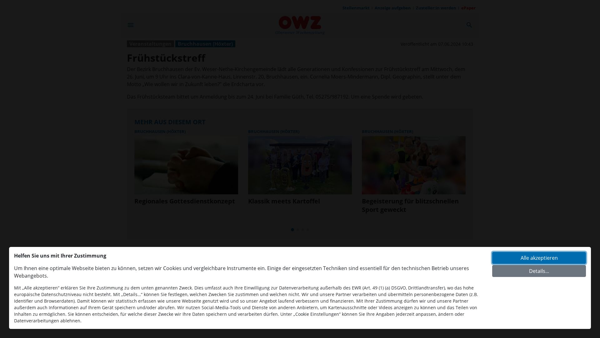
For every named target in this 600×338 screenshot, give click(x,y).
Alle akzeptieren (539, 257)
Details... (539, 271)
